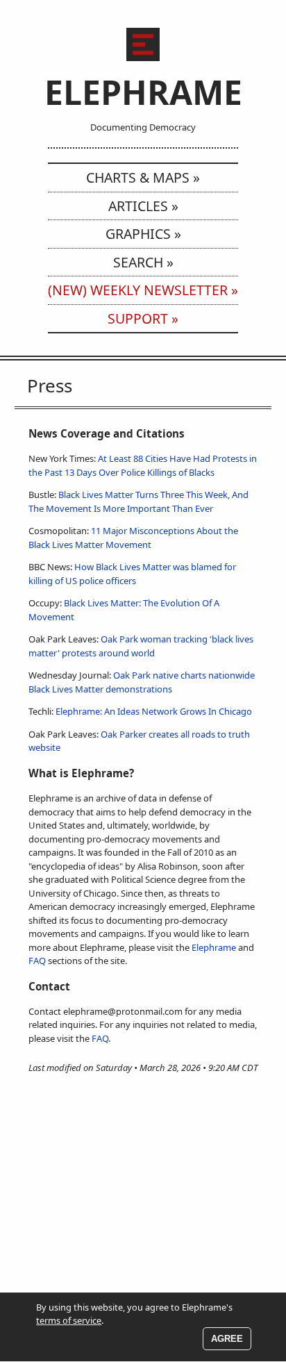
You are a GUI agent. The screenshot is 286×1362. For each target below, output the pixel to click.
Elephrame (214, 947)
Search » (143, 262)
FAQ (37, 960)
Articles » (143, 206)
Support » (143, 318)
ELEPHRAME (143, 92)
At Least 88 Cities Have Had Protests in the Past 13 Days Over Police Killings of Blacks (142, 465)
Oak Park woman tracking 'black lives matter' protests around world (140, 646)
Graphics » (143, 233)
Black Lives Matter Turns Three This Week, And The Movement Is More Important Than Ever (138, 501)
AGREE (227, 1339)
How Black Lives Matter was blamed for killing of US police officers (132, 573)
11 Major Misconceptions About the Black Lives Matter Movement (133, 537)
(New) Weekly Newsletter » (143, 290)
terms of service (68, 1320)
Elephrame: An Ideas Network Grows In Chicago (154, 711)
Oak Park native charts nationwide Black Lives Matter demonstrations (141, 682)
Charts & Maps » (143, 177)
